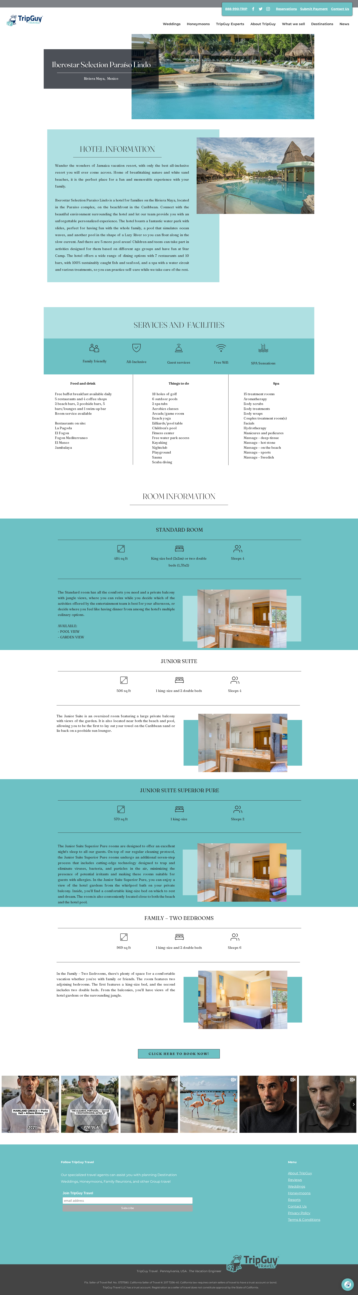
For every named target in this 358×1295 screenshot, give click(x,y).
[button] (255, 175)
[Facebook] (253, 8)
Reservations (286, 9)
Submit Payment (314, 9)
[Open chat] (347, 1284)
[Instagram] (268, 8)
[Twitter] (260, 8)
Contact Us (340, 9)
